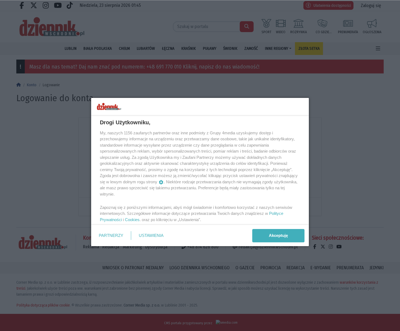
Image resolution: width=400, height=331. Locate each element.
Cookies (132, 219)
